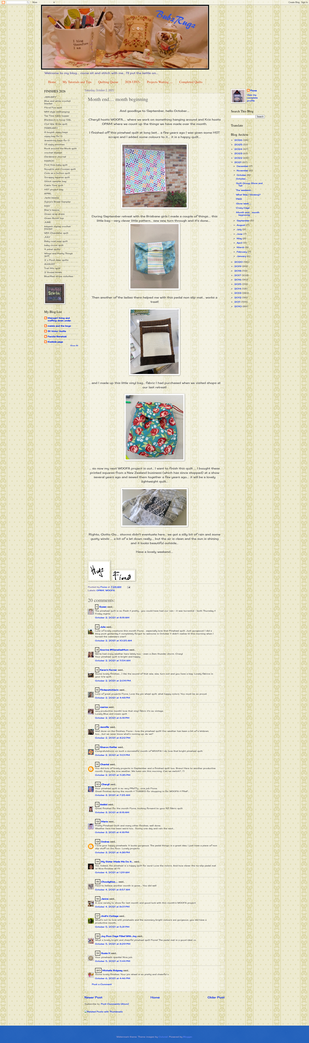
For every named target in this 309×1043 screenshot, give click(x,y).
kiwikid (103, 804)
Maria (104, 821)
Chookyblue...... (109, 881)
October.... (242, 178)
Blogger (187, 1036)
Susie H (105, 953)
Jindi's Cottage (109, 916)
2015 (238, 284)
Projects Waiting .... (160, 82)
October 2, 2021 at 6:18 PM (112, 718)
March (241, 247)
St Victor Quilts (57, 331)
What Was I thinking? (248, 194)
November (243, 170)
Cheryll (105, 784)
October (242, 175)
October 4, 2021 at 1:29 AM (112, 872)
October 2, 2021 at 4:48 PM (112, 697)
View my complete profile (252, 98)
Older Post (216, 997)
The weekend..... (244, 190)
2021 (238, 162)
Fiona (253, 90)
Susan (103, 606)
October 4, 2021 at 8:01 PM (112, 906)
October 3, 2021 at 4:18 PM (112, 832)
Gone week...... (244, 203)
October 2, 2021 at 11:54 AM (113, 660)
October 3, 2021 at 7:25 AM (112, 795)
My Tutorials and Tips (77, 82)
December (243, 166)
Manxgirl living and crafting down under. (59, 319)
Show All (74, 345)
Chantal (104, 764)
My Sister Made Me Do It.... (117, 861)
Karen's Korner (108, 670)
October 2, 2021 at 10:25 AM (113, 640)
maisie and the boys (59, 326)
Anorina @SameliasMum (114, 649)
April (240, 242)
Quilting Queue (108, 82)
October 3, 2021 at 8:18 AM (112, 812)
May (240, 238)
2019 (238, 266)
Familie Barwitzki (57, 336)
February (242, 251)
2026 (238, 140)
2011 (237, 302)
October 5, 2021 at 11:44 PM (112, 961)
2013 (238, 293)
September (243, 220)
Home (52, 82)
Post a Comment (102, 984)
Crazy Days (242, 208)
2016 (238, 279)
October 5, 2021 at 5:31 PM (112, 926)
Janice (104, 898)
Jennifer (104, 727)
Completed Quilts (190, 82)
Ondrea (105, 841)
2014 (238, 288)
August (241, 225)
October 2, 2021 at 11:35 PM (112, 775)
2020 (238, 262)
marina (104, 707)
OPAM (100, 590)
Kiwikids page (55, 341)
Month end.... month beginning (247, 213)
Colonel (163, 1036)
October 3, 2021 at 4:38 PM (112, 852)
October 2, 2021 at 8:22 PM (112, 737)
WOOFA (110, 590)
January (242, 256)
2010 (238, 306)
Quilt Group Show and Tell (249, 184)
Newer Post (93, 997)
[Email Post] (128, 587)
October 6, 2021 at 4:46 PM (112, 978)
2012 (238, 297)
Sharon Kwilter (108, 747)
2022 (238, 158)
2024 (238, 149)
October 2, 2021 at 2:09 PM (113, 680)
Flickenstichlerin (109, 690)
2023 (238, 153)
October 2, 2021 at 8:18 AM (112, 617)
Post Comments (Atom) (115, 1004)
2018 (238, 270)
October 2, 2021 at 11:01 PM (112, 755)
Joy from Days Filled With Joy (118, 936)
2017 (238, 275)
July (239, 229)
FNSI (239, 199)
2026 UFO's (132, 82)
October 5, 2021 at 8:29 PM (112, 944)
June (240, 234)
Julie (103, 627)
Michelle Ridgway (112, 970)
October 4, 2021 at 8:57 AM (112, 889)
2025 (238, 144)
